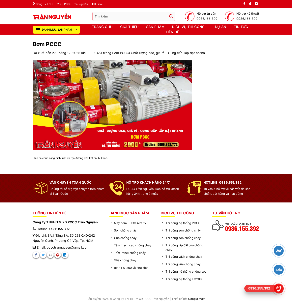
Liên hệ (172, 32)
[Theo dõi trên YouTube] (256, 4)
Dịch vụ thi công (188, 27)
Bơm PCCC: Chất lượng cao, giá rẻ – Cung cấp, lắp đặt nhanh (158, 53)
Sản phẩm (155, 27)
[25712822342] (236, 225)
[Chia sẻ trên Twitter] (43, 255)
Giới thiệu (129, 27)
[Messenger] (278, 250)
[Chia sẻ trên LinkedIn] (65, 255)
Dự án (220, 27)
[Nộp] (171, 16)
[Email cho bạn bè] (50, 255)
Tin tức (241, 27)
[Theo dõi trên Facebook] (244, 4)
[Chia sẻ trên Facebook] (36, 255)
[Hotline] (278, 288)
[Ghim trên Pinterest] (57, 255)
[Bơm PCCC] (112, 105)
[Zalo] (278, 269)
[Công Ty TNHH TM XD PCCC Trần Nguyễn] (59, 16)
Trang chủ (102, 27)
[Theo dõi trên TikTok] (250, 4)
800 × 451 (94, 53)
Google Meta (196, 298)
